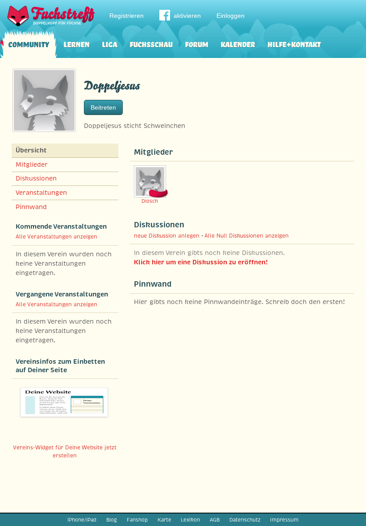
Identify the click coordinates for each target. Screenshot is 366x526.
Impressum (284, 520)
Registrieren (126, 15)
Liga (109, 43)
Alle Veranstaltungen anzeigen (56, 236)
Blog (111, 520)
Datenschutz (244, 520)
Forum (196, 43)
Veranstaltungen (41, 193)
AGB (215, 520)
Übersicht (31, 150)
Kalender (237, 43)
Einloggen (230, 15)
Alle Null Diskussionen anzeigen (246, 235)
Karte (164, 520)
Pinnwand (31, 207)
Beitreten (103, 107)
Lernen (76, 43)
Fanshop (137, 520)
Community (28, 43)
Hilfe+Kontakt (293, 43)
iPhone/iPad (81, 520)
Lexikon (190, 520)
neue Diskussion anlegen (167, 235)
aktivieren (187, 15)
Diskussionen (36, 178)
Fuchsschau (150, 43)
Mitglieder (32, 164)
